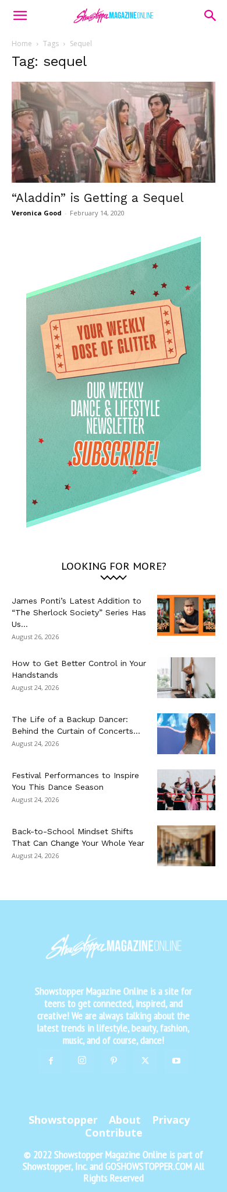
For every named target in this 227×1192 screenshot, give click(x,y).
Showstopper (63, 1119)
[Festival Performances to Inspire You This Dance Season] (186, 789)
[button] (19, 16)
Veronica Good (37, 212)
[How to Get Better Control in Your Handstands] (186, 677)
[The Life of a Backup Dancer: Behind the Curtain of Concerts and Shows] (186, 733)
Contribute (114, 1132)
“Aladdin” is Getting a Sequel (98, 197)
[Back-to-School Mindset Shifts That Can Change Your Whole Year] (186, 845)
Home (22, 43)
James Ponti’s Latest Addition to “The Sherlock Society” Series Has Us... (79, 612)
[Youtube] (176, 1061)
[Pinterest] (113, 1061)
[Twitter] (145, 1061)
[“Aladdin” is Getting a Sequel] (113, 132)
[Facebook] (50, 1061)
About (125, 1119)
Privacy (171, 1119)
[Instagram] (82, 1060)
